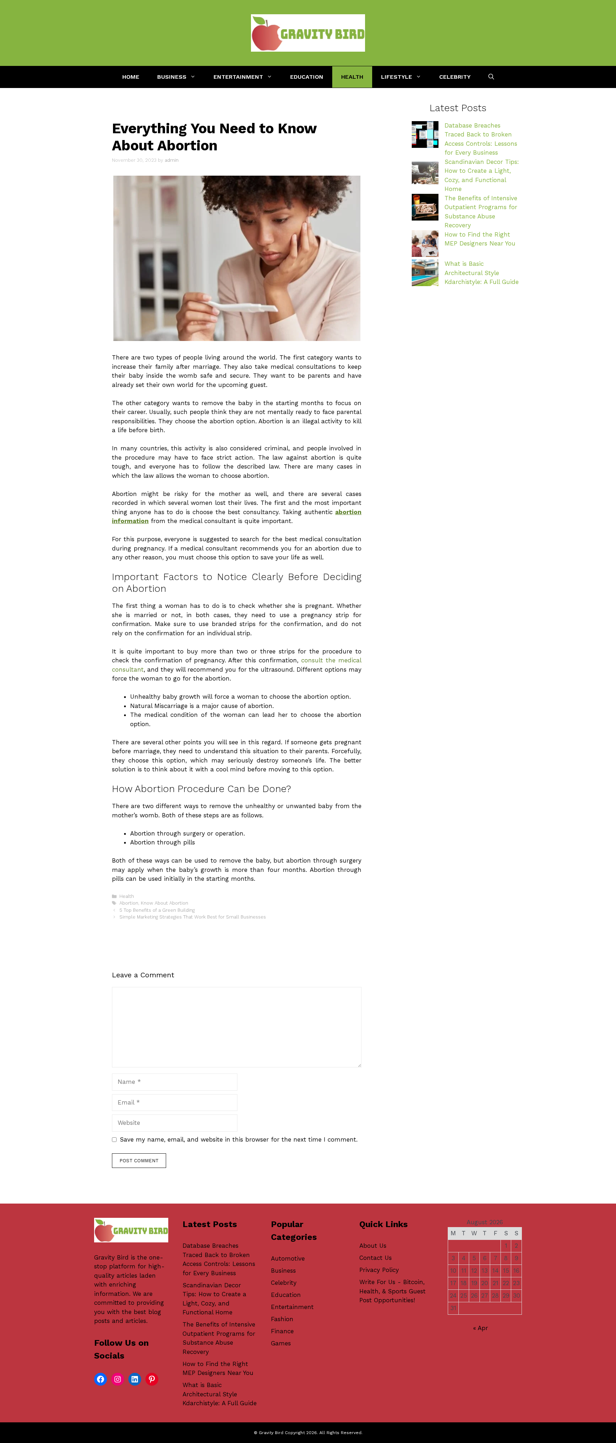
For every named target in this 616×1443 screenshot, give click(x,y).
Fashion (282, 1319)
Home (130, 76)
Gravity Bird (111, 1257)
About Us (372, 1245)
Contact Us (375, 1257)
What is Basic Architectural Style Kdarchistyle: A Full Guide (482, 272)
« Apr (480, 1327)
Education (306, 76)
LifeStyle (396, 76)
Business (171, 76)
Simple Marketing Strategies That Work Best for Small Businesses (192, 917)
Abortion (128, 903)
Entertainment (238, 76)
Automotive (288, 1258)
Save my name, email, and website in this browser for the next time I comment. (239, 1139)
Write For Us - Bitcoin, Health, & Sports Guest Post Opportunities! (392, 1291)
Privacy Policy (379, 1269)
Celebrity (455, 76)
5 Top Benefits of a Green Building (157, 910)
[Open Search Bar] (491, 77)
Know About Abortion (164, 903)
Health (352, 76)
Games (281, 1343)
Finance (282, 1331)
